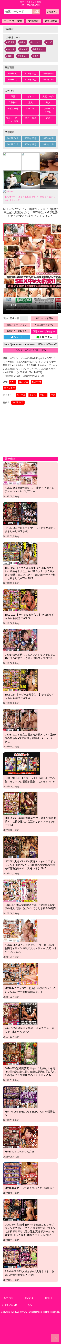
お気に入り (52, 12)
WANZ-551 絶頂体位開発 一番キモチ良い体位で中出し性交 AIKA (29, 1030)
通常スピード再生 (44, 318)
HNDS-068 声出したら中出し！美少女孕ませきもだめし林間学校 (30, 529)
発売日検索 (51, 20)
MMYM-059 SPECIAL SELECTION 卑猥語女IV (30, 1113)
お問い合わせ (9, 1305)
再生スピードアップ (17, 324)
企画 (48, 118)
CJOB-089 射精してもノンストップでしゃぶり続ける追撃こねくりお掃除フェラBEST (30, 656)
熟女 (48, 102)
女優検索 (33, 20)
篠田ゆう (23, 56)
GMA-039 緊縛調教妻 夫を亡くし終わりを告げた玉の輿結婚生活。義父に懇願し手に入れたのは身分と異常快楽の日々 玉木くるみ (30, 1072)
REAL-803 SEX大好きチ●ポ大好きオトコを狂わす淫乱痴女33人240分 (29, 1273)
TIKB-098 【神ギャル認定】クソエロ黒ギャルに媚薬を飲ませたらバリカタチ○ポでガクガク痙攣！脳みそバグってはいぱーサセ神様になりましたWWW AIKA (30, 573)
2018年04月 (18, 402)
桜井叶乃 (36, 381)
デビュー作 (12, 108)
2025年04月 (30, 73)
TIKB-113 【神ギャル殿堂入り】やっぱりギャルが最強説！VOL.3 (29, 616)
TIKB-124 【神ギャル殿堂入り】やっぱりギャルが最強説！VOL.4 (29, 696)
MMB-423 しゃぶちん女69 (19, 1151)
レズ (50, 42)
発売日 (48, 1298)
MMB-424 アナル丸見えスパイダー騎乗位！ (30, 1188)
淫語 (53, 395)
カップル (21, 395)
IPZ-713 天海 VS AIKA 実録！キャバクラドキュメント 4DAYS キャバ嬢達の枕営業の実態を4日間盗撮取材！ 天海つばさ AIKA (30, 865)
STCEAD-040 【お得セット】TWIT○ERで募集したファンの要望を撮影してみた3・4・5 (30, 780)
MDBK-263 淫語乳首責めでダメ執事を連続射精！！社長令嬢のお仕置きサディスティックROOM (30, 821)
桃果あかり (39, 49)
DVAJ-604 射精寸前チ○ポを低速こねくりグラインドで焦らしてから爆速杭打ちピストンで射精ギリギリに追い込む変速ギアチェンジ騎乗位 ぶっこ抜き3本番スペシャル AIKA (30, 1229)
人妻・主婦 (48, 96)
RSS (29, 1305)
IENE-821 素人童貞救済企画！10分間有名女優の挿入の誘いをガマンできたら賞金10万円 (30, 906)
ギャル (11, 49)
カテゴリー (9, 1298)
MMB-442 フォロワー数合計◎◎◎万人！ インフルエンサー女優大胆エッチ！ (30, 990)
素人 (37, 56)
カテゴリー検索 (13, 20)
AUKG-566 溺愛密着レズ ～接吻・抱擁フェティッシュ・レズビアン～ (29, 489)
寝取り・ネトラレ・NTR (12, 120)
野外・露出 (30, 118)
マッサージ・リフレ (48, 110)
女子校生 (12, 102)
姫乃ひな (23, 381)
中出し (43, 395)
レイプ (24, 49)
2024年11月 (48, 144)
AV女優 (29, 1298)
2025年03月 (48, 73)
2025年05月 (13, 73)
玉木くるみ (9, 387)
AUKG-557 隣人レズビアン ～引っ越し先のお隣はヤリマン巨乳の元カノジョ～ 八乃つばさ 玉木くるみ (30, 948)
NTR (10, 56)
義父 (23, 42)
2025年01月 (30, 79)
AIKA (12, 381)
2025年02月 (13, 79)
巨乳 (13, 96)
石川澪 (11, 42)
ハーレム (36, 42)
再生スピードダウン (44, 324)
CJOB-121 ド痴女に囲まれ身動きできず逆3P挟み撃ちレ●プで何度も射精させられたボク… (30, 738)
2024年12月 (48, 79)
